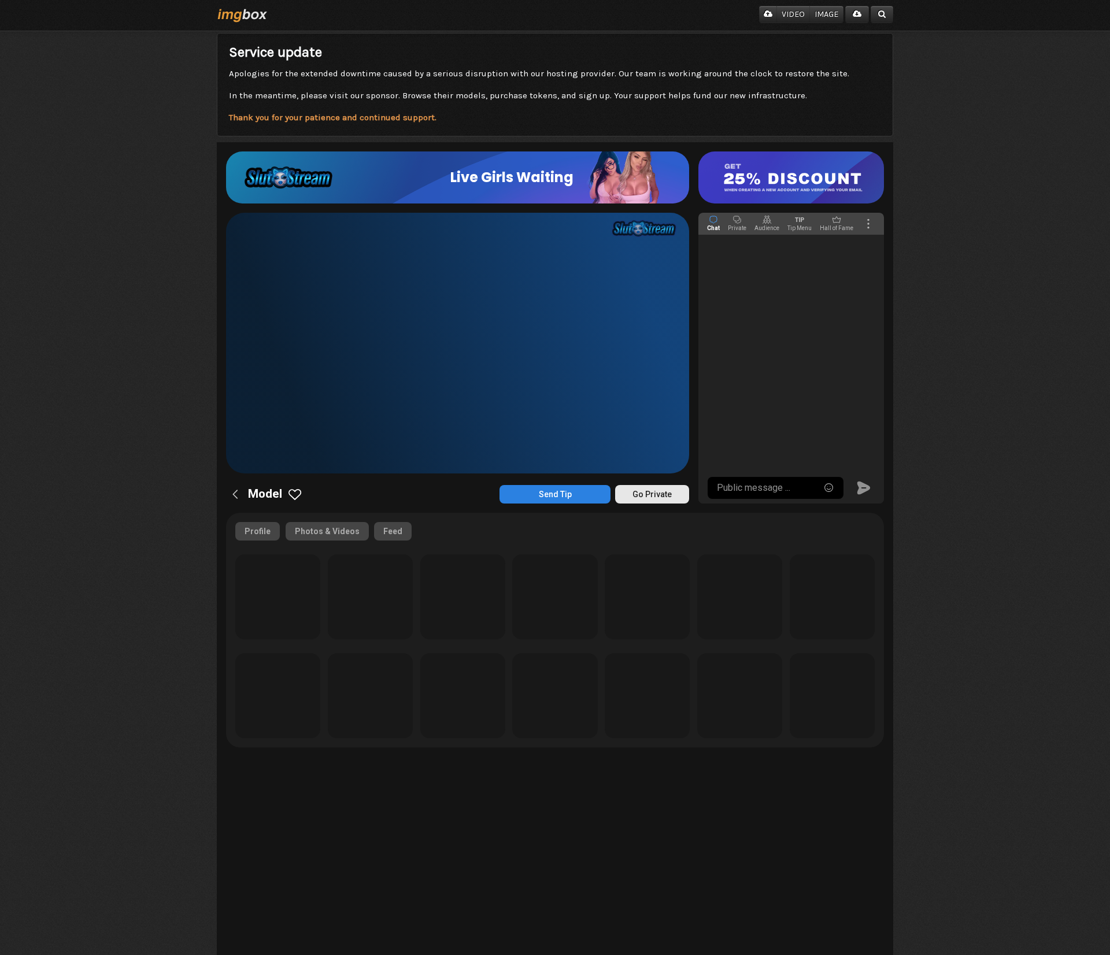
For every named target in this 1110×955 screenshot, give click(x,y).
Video (793, 14)
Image (826, 14)
